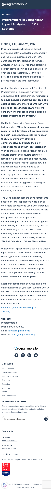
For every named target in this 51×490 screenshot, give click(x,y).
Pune (24, 459)
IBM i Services (8, 369)
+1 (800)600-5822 (9, 440)
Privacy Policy (30, 487)
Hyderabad (32, 459)
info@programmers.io (19, 330)
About (4, 392)
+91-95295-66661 (9, 448)
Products (6, 380)
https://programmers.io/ (23, 334)
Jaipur (17, 459)
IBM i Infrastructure (10, 376)
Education (6, 384)
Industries (6, 388)
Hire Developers (9, 395)
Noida (41, 459)
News (9, 14)
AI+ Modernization (9, 372)
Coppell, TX (17, 454)
